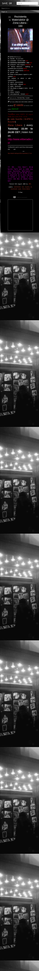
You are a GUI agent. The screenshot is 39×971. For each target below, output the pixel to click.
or (31, 187)
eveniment (17, 187)
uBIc (29, 184)
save (19, 189)
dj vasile (18, 105)
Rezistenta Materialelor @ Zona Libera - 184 (20, 21)
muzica (27, 187)
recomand (14, 189)
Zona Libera (15, 125)
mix (23, 187)
